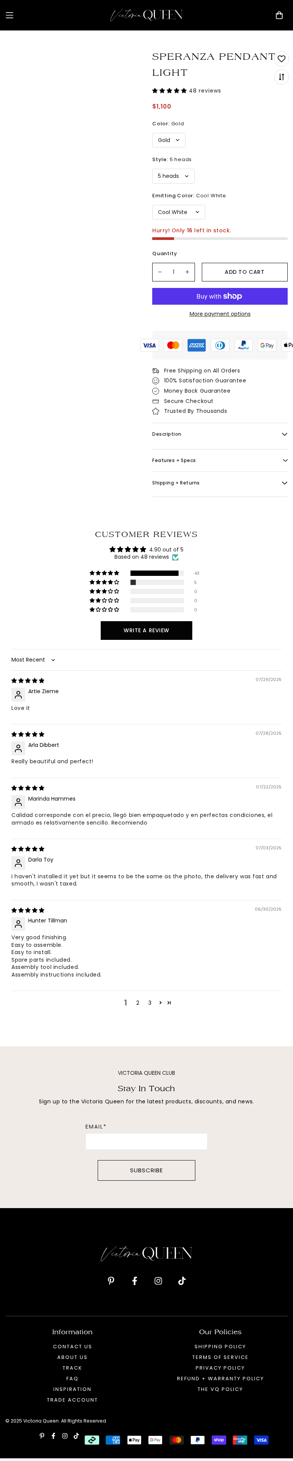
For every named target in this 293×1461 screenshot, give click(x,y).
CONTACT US (72, 1346)
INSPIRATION (72, 1389)
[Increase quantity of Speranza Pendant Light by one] (187, 272)
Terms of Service (220, 1357)
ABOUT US (72, 1357)
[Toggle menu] (55, 15)
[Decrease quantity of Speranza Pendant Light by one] (160, 272)
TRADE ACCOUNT (72, 1399)
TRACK (72, 1367)
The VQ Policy (220, 1389)
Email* (96, 1126)
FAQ (72, 1378)
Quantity (164, 253)
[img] (27, 680)
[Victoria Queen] (146, 15)
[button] (170, 90)
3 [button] (149, 1003)
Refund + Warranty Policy (220, 1378)
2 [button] (137, 1003)
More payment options (220, 314)
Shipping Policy (220, 1346)
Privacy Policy (220, 1367)
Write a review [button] (146, 630)
